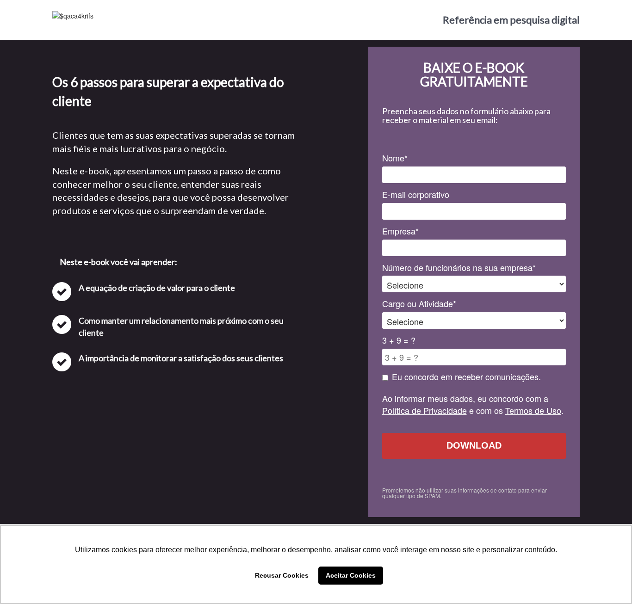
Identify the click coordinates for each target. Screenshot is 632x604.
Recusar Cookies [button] (282, 575)
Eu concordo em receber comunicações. (466, 376)
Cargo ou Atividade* (419, 303)
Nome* (395, 158)
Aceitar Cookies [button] (351, 575)
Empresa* (400, 231)
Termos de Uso (533, 410)
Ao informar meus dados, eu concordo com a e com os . (473, 404)
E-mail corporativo (415, 194)
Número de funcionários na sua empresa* (459, 267)
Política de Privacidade (424, 410)
